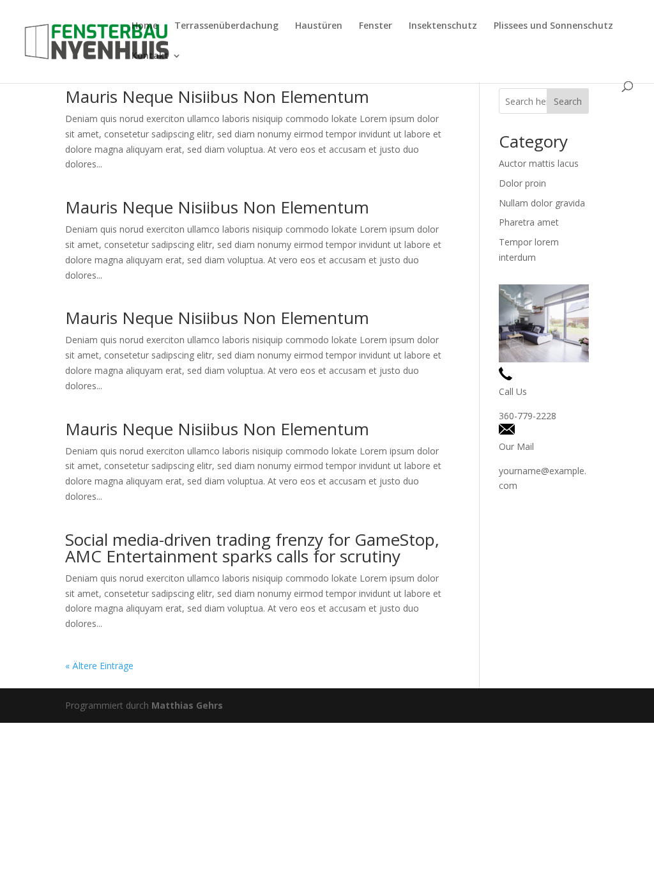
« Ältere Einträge (99, 666)
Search (568, 101)
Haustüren (318, 26)
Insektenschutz (443, 26)
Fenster (375, 26)
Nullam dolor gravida (542, 203)
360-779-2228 (527, 416)
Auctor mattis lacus (539, 163)
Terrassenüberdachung (226, 26)
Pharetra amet (529, 222)
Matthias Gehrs (187, 705)
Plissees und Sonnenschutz (553, 26)
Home (145, 26)
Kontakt (150, 56)
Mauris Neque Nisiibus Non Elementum (217, 96)
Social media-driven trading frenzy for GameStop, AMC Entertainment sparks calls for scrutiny (252, 548)
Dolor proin (522, 183)
